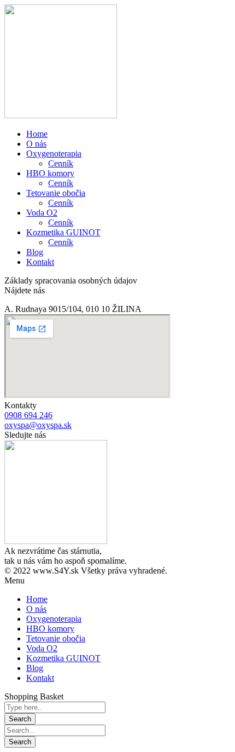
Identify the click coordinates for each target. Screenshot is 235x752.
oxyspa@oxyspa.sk (38, 425)
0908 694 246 (28, 415)
